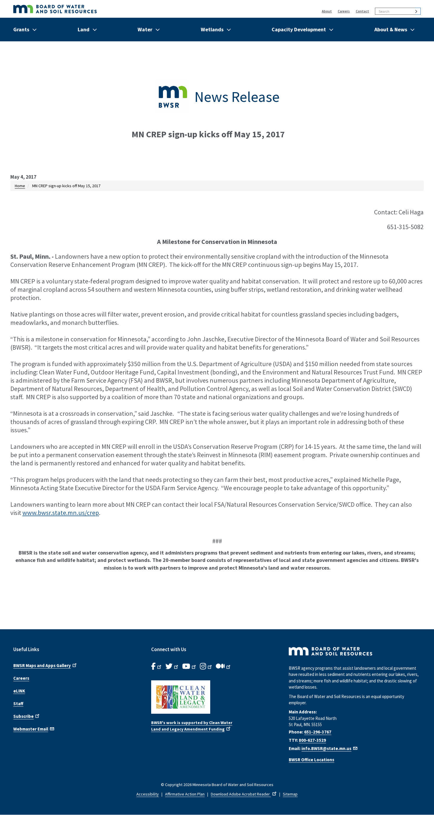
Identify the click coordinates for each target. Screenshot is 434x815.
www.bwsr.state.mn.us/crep (60, 512)
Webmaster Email (30, 729)
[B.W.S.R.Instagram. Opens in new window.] (206, 666)
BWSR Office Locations (311, 759)
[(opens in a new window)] (217, 697)
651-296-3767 (317, 732)
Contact (362, 11)
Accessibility (147, 794)
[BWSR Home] (125, 9)
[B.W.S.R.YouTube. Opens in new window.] (189, 666)
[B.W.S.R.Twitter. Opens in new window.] (172, 666)
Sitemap (290, 794)
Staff (18, 703)
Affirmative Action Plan (185, 794)
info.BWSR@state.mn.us (326, 748)
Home (20, 185)
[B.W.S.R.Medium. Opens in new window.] (223, 666)
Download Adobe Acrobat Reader (241, 794)
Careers (344, 11)
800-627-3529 (312, 740)
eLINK (19, 691)
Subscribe (23, 716)
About (327, 11)
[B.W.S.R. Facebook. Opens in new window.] (156, 666)
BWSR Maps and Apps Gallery (42, 665)
